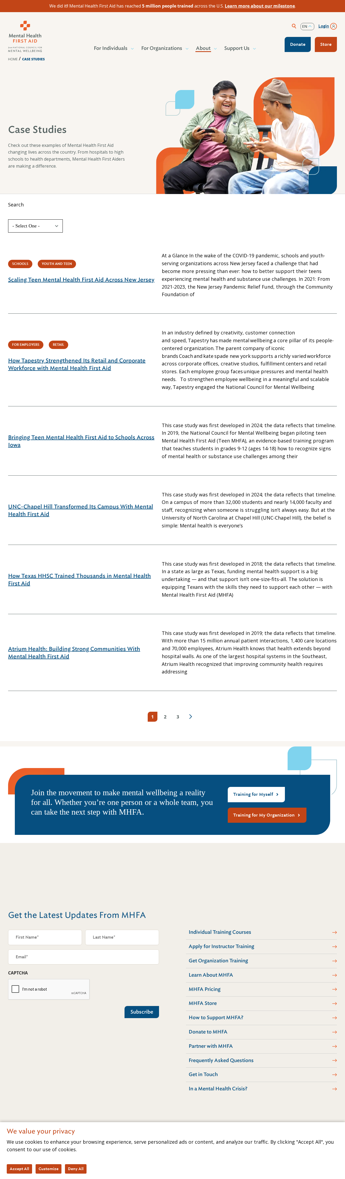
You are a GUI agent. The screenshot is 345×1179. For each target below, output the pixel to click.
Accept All (19, 1168)
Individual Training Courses (220, 932)
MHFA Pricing (204, 989)
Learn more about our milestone (260, 6)
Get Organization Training (218, 960)
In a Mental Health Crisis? (218, 1088)
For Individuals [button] (110, 48)
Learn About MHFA (211, 975)
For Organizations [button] (161, 48)
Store (326, 44)
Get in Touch (203, 1074)
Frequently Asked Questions (221, 1060)
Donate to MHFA (208, 1032)
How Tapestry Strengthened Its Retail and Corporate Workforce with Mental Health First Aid (77, 364)
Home (13, 59)
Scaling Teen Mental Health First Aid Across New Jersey (81, 279)
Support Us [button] (237, 48)
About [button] (203, 48)
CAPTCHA (18, 973)
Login (323, 26)
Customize (48, 1168)
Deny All (76, 1168)
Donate (297, 44)
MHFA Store (203, 1003)
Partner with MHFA (211, 1046)
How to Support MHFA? (216, 1017)
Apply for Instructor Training (221, 946)
